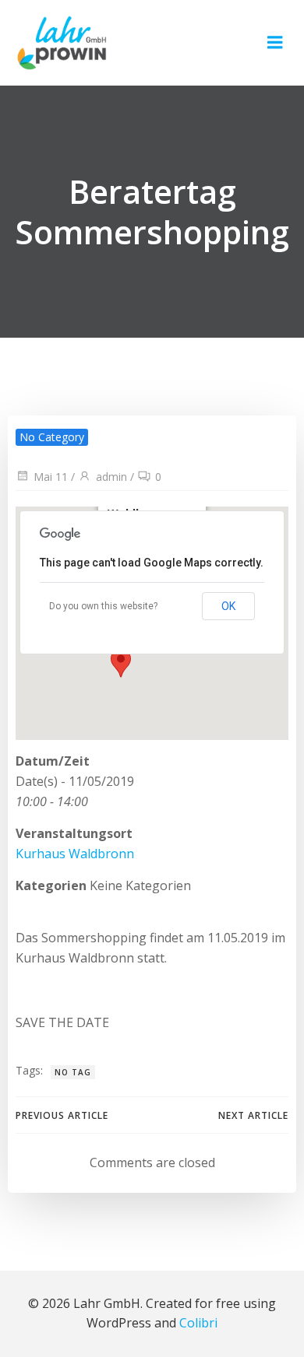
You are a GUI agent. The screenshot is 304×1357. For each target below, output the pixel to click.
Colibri (198, 1322)
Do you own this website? (103, 606)
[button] (121, 663)
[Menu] (275, 43)
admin (111, 476)
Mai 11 (51, 476)
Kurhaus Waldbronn (75, 853)
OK (228, 606)
